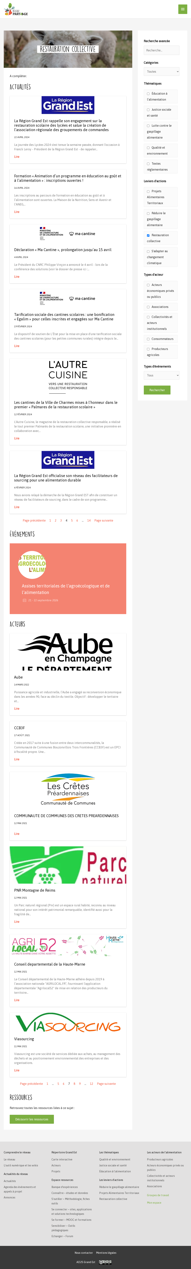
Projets (55, 1171)
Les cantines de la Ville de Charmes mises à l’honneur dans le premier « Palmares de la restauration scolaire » (66, 404)
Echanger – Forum (62, 1236)
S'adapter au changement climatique (157, 257)
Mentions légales (106, 1252)
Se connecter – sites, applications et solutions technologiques (71, 1211)
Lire (16, 156)
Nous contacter (84, 1252)
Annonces (9, 1197)
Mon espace (154, 1202)
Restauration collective (158, 238)
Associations (159, 306)
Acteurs (56, 1165)
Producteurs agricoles (157, 352)
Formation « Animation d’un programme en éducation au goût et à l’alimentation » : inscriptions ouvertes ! (67, 178)
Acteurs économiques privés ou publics (160, 290)
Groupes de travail (158, 1195)
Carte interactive (61, 1159)
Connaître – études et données (69, 1193)
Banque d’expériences (64, 1187)
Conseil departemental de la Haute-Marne (49, 964)
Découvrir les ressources (31, 1119)
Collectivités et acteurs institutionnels (159, 322)
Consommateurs (162, 338)
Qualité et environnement (157, 150)
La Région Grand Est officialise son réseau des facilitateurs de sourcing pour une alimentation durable (66, 477)
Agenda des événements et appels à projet (20, 1189)
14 (89, 520)
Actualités (10, 1181)
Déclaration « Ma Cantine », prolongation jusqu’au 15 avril (62, 250)
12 (91, 1083)
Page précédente (34, 520)
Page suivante (103, 520)
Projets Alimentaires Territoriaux (155, 197)
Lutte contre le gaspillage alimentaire (159, 131)
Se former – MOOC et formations (71, 1219)
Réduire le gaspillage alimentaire (156, 219)
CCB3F (19, 728)
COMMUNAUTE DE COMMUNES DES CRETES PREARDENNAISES (66, 816)
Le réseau (9, 1159)
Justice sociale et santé (159, 112)
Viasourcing (24, 1039)
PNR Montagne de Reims (34, 890)
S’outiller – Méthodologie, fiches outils (70, 1201)
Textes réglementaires (157, 166)
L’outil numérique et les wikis (21, 1165)
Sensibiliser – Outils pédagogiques (63, 1228)
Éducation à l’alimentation (157, 96)
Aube (18, 677)
